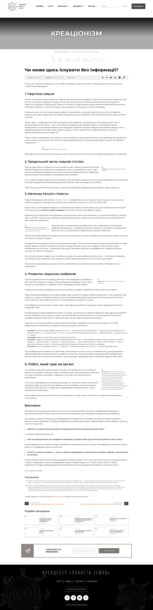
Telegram (56, 496)
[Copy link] (124, 77)
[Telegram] (106, 77)
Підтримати (138, 6)
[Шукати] (117, 6)
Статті (50, 6)
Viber (62, 496)
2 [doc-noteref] (104, 428)
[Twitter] (111, 77)
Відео (68, 581)
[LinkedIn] (119, 77)
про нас (79, 581)
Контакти (92, 581)
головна (39, 6)
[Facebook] (103, 77)
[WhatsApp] (115, 77)
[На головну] (18, 6)
